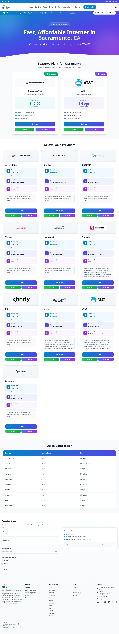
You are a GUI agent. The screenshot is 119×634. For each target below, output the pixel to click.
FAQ (74, 590)
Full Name (4, 532)
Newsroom (28, 598)
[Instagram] (5, 1)
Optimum (52, 595)
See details (72, 13)
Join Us (57, 7)
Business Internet (30, 590)
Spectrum (52, 590)
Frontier (51, 598)
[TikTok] (11, 1)
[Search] (116, 7)
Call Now (78, 7)
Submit (6, 569)
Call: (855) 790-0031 (111, 1)
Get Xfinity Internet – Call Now (104, 13)
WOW (51, 605)
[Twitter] (8, 1)
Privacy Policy (77, 592)
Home (31, 7)
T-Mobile (51, 592)
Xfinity (51, 600)
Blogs (51, 7)
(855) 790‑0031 (70, 534)
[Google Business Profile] (98, 602)
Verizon (51, 603)
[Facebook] (2, 1)
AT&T (50, 587)
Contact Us (66, 7)
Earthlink (52, 616)
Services (38, 7)
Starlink (51, 613)
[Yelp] (116, 602)
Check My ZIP (89, 7)
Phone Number (6, 548)
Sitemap (75, 595)
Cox (50, 608)
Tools (45, 7)
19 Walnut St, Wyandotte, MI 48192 (108, 588)
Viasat (51, 611)
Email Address (5, 540)
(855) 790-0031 (103, 596)
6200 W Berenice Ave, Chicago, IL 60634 (105, 593)
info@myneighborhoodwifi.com (76, 536)
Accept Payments (30, 592)
